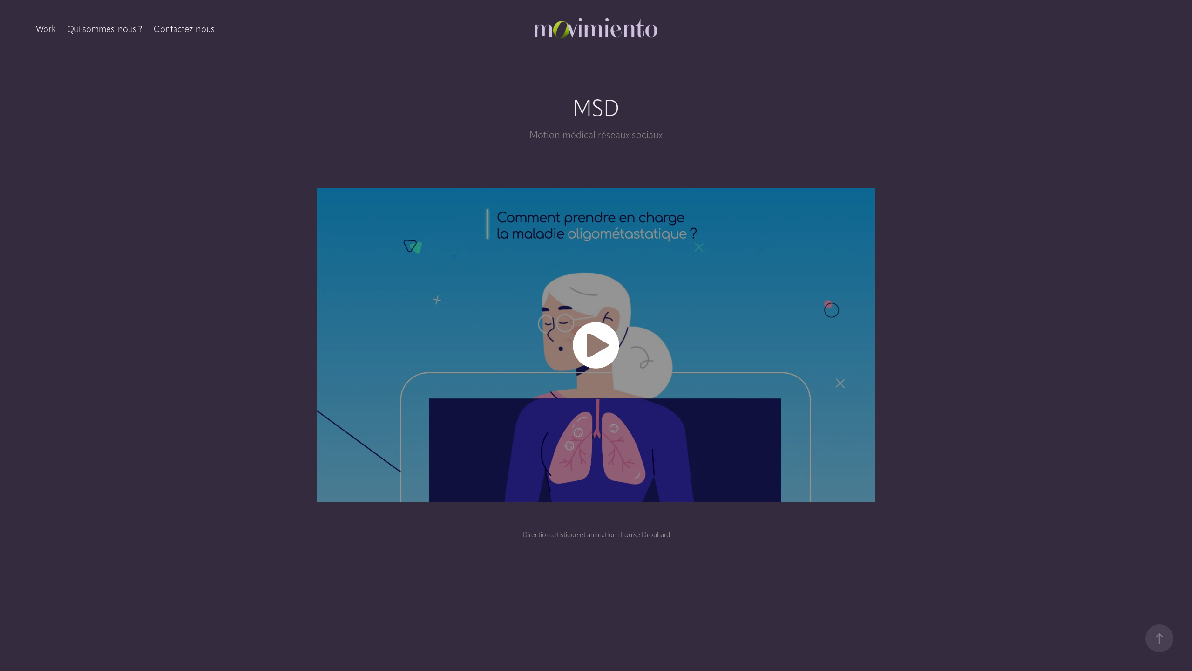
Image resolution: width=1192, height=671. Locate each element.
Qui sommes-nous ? (104, 28)
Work (46, 28)
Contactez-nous (184, 28)
